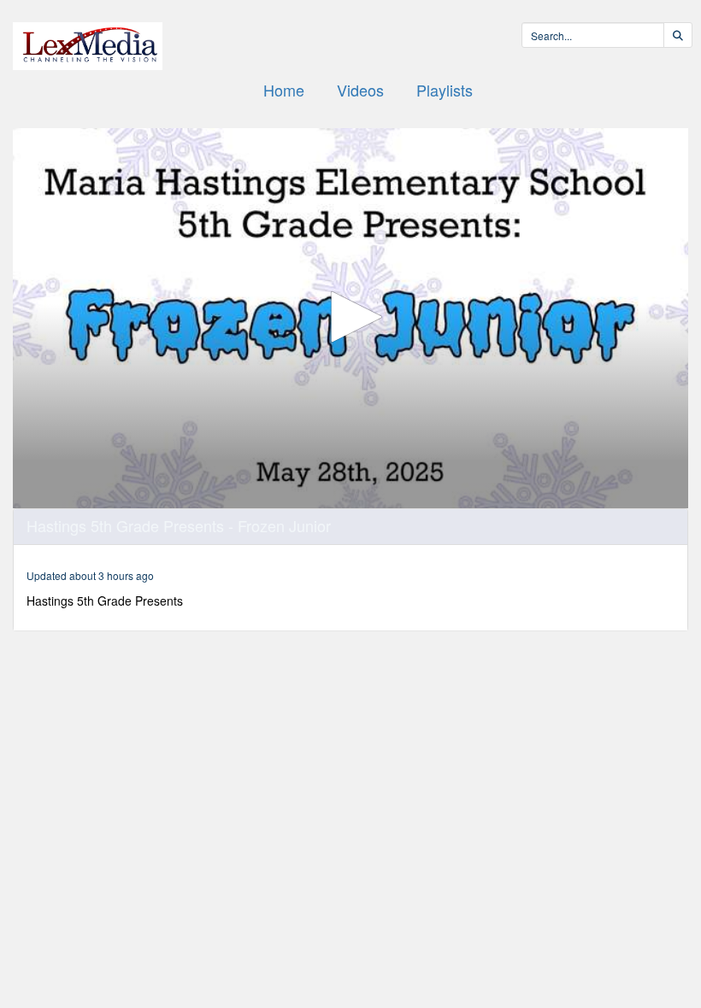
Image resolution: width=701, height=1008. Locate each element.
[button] (350, 317)
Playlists (444, 90)
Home (283, 90)
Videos (360, 90)
